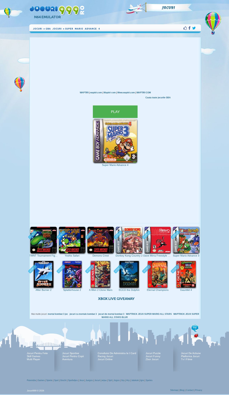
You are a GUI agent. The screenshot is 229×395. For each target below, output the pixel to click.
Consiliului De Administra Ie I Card (117, 353)
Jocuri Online (105, 359)
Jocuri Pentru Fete (37, 353)
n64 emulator (47, 17)
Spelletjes (73, 380)
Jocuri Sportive (70, 353)
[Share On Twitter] (194, 28)
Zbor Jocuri (152, 359)
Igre (142, 380)
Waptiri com (110, 92)
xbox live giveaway (116, 299)
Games (41, 380)
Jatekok (135, 380)
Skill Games (33, 356)
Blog (182, 390)
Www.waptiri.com (126, 92)
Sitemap (174, 390)
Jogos (117, 380)
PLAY (115, 112)
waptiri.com (96, 92)
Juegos (89, 380)
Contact (189, 390)
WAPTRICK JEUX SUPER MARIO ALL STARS (149, 314)
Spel (56, 380)
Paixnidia (31, 380)
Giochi (63, 380)
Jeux (81, 380)
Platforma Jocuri (190, 356)
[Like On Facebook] (186, 28)
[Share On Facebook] (190, 28)
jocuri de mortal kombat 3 (111, 314)
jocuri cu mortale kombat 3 (83, 314)
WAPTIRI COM (144, 92)
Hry (128, 380)
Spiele (49, 380)
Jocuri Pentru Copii (73, 356)
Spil (110, 380)
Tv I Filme (186, 359)
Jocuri (168, 8)
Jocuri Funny (153, 356)
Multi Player (33, 359)
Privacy (198, 390)
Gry (123, 380)
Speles (149, 380)
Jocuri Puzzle (153, 353)
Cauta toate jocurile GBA (158, 97)
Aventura (67, 359)
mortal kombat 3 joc (58, 314)
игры (104, 380)
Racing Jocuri (105, 356)
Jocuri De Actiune (191, 353)
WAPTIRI (84, 92)
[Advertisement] (115, 64)
